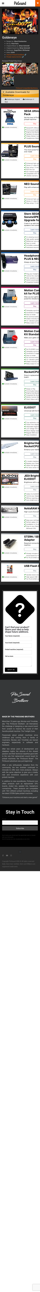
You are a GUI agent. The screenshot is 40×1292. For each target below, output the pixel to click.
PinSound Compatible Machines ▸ (27, 88)
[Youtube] (7, 854)
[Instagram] (11, 854)
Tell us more (9, 655)
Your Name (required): (12, 635)
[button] (3, 3)
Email (4, 818)
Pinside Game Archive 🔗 (15, 57)
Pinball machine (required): (14, 648)
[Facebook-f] (3, 854)
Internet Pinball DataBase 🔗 (16, 55)
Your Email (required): (12, 642)
